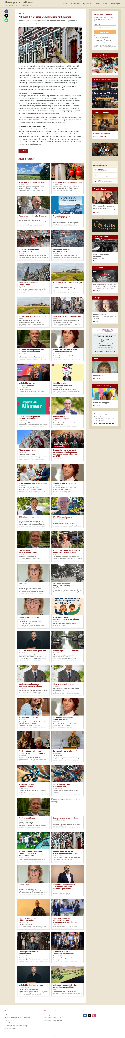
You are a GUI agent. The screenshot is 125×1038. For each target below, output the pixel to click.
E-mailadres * (97, 24)
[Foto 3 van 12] (97, 74)
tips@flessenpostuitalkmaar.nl (104, 423)
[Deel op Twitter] (6, 16)
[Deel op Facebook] (6, 11)
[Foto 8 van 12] (108, 74)
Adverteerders (75, 4)
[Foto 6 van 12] (104, 74)
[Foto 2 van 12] (95, 74)
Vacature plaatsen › (99, 136)
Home (65, 4)
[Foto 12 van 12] (117, 74)
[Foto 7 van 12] (106, 74)
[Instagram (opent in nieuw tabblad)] (94, 1015)
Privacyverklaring (10, 1028)
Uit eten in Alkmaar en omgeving (15, 1026)
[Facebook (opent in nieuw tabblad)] (85, 1015)
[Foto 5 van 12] (101, 74)
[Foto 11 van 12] (115, 74)
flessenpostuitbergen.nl (52, 1018)
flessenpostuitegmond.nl (53, 1020)
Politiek (21, 13)
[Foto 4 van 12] (99, 74)
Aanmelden (104, 32)
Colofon (98, 4)
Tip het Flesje (87, 4)
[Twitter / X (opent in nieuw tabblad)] (89, 1015)
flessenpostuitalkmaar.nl (53, 1015)
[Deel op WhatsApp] (6, 20)
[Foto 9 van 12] (110, 74)
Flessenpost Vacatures (101, 134)
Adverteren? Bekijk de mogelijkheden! (17, 1018)
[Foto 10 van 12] (112, 74)
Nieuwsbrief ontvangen (111, 4)
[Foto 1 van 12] (93, 74)
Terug (23, 151)
